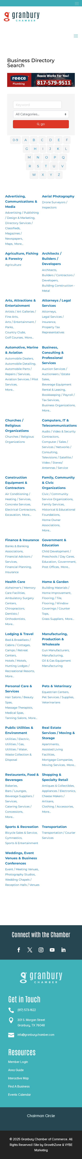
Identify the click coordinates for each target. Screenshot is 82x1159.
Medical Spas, (14, 712)
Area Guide (16, 1070)
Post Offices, (51, 567)
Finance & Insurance (22, 540)
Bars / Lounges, (16, 791)
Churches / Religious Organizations (17, 425)
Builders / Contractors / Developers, (58, 278)
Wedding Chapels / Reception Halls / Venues (22, 882)
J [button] (50, 149)
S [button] (38, 166)
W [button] (34, 175)
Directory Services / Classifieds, (19, 225)
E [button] (59, 140)
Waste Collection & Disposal (18, 757)
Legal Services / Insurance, (53, 319)
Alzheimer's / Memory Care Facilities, (20, 590)
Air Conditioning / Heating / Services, (18, 496)
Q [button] (63, 157)
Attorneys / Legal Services (56, 303)
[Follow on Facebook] (18, 950)
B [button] (34, 140)
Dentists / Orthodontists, (15, 616)
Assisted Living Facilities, (52, 752)
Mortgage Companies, (57, 759)
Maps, (9, 243)
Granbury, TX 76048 (31, 1025)
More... (18, 243)
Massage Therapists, (19, 707)
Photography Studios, (20, 874)
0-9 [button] (15, 140)
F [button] (67, 140)
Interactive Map (18, 1078)
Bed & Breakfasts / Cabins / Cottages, (18, 642)
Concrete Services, (18, 504)
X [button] (43, 175)
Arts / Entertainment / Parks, (20, 324)
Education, (49, 561)
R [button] (30, 166)
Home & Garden (55, 582)
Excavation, (13, 514)
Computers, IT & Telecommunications (59, 422)
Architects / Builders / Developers (51, 259)
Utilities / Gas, (14, 744)
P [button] (55, 157)
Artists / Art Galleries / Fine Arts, (20, 314)
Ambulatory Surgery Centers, (19, 600)
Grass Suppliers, (53, 618)
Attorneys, (49, 311)
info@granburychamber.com (36, 1035)
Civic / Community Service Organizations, (57, 496)
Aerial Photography (58, 196)
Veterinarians (51, 702)
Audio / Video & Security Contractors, (59, 434)
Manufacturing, (52, 655)
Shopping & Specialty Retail (55, 777)
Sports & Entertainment (21, 843)
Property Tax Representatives (53, 330)
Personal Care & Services (18, 688)
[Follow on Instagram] (41, 950)
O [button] (46, 157)
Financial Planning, (18, 567)
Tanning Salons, (16, 718)
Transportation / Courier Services (58, 835)
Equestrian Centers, (55, 692)
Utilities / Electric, (17, 739)
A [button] (25, 140)
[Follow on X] (30, 950)
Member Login (18, 1062)
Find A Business (19, 1086)
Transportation (54, 827)
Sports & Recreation (21, 827)
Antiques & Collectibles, (58, 785)
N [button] (38, 157)
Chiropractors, (15, 608)
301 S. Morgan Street (31, 1020)
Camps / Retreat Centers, (16, 653)
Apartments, (50, 744)
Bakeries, (11, 785)
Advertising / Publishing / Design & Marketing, (22, 215)
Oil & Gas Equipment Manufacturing (56, 663)
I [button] (42, 149)
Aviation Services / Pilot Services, (21, 382)
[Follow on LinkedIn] (63, 950)
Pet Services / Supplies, (58, 697)
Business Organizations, (58, 405)
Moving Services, (53, 765)
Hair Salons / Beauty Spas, (19, 700)
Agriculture (13, 264)
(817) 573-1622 (27, 1010)
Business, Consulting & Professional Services (53, 355)
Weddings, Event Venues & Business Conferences (21, 858)
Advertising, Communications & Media (21, 201)
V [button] (62, 166)
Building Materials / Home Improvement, (56, 590)
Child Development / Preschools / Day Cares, (58, 554)
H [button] (35, 149)
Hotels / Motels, (16, 660)
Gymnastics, (13, 837)
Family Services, (53, 504)
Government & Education (54, 542)
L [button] (66, 149)
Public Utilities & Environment (19, 730)
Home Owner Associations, (51, 522)
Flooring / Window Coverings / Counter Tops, (56, 608)
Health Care (15, 582)
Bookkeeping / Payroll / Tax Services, (58, 397)
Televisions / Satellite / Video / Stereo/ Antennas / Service (57, 462)
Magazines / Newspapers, (14, 236)
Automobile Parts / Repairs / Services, (18, 371)
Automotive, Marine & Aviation (21, 350)
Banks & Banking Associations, (17, 549)
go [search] (43, 124)
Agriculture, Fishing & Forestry (21, 256)
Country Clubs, (15, 332)
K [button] (58, 149)
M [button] (29, 157)
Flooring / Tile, (52, 598)
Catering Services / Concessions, (18, 809)
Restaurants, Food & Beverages (22, 777)
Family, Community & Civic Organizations (58, 483)
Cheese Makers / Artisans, (53, 799)
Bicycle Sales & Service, (21, 832)
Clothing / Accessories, (58, 806)
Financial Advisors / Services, (18, 559)
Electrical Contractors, (20, 509)
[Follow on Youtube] (52, 950)
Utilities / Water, (16, 749)
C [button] (42, 140)
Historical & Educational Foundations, (58, 512)
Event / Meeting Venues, (22, 869)
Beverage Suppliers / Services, (19, 799)
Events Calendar (19, 1095)
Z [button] (59, 175)
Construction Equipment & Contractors (16, 483)
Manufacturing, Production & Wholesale (54, 639)
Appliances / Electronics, (59, 791)
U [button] (54, 166)
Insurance (12, 572)
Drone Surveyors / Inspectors (54, 205)
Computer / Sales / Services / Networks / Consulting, (56, 447)
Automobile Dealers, (19, 358)
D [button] (50, 140)
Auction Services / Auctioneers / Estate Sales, (56, 374)
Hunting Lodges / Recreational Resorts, (20, 668)
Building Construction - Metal (58, 288)
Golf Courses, (14, 337)
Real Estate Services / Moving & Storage (58, 733)
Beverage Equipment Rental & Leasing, (56, 387)
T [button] (46, 166)
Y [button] (51, 175)
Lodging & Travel (19, 634)
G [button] (26, 149)
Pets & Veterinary (56, 686)
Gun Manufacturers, (55, 650)
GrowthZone (52, 1145)
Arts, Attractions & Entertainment (20, 303)
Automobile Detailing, (20, 363)
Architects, (49, 270)
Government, (67, 561)
